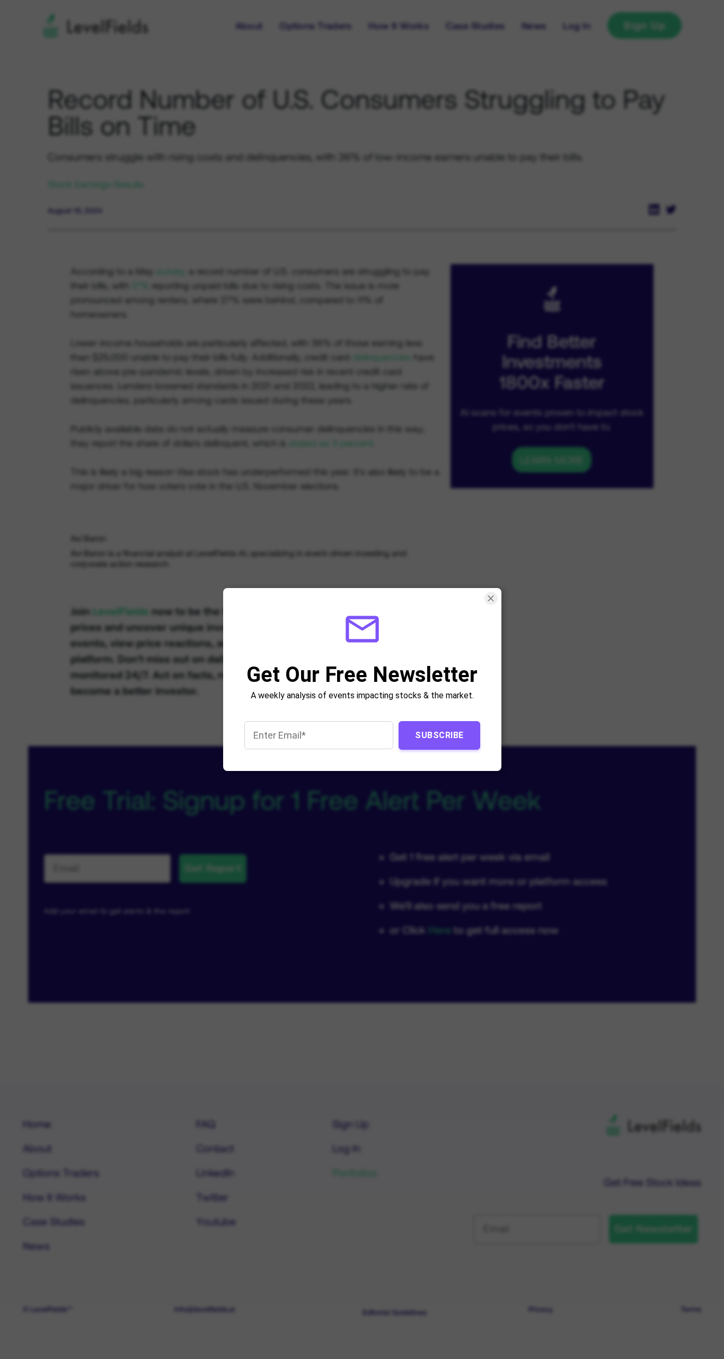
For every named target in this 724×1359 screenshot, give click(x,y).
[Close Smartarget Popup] (490, 598)
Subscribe (439, 735)
